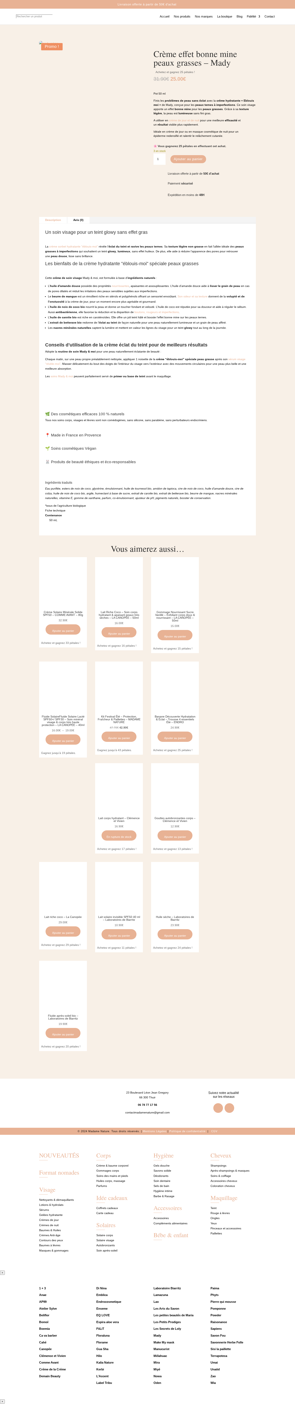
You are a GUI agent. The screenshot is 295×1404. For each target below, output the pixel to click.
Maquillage (224, 1198)
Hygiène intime (163, 1191)
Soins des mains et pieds (112, 1175)
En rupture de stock (119, 836)
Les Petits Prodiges (167, 1322)
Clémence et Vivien (52, 1356)
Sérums (44, 1209)
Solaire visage (105, 1240)
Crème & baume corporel (112, 1165)
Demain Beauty (50, 1376)
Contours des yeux (51, 1240)
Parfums (101, 1186)
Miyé (157, 1369)
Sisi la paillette (221, 1349)
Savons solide (162, 1170)
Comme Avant (49, 1362)
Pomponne (218, 1308)
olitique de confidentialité (188, 1131)
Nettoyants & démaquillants (56, 1199)
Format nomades (59, 1172)
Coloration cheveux (223, 1186)
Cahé (42, 1342)
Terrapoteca (219, 1356)
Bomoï (43, 1322)
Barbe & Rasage (164, 1196)
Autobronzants (105, 1245)
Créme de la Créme (52, 1369)
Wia (214, 1382)
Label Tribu (104, 1382)
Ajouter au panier (188, 159)
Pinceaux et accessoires (226, 1228)
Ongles (215, 1218)
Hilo (99, 1356)
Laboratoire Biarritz (167, 1288)
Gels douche (162, 1165)
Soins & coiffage (221, 1175)
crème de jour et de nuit (184, 120)
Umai (214, 1362)
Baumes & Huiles (50, 1230)
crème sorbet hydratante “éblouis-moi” (73, 246)
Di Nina (101, 1288)
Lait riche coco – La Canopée (63, 916)
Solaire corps (104, 1235)
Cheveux (221, 1155)
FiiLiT (100, 1328)
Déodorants (161, 1175)
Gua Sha (102, 1349)
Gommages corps (107, 1170)
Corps (103, 1155)
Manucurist (161, 1349)
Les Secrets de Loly (167, 1328)
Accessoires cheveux (224, 1180)
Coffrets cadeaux (107, 1208)
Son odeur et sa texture (193, 296)
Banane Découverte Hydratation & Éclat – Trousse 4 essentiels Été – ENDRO (175, 719)
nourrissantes (120, 286)
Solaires (106, 1225)
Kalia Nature (105, 1362)
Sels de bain (161, 1186)
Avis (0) (78, 220)
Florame (102, 1342)
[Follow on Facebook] (218, 1108)
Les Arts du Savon (166, 1308)
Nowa (158, 1376)
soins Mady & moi (62, 376)
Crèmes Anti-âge (49, 1235)
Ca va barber (48, 1335)
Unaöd (215, 1369)
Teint (214, 1208)
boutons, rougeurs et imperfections (156, 312)
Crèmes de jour (49, 1220)
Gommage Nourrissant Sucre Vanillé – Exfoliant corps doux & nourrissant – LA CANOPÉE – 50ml (175, 616)
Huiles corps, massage (110, 1180)
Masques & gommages (53, 1250)
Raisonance (219, 1322)
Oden (157, 1382)
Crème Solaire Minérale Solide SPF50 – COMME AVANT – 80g (63, 613)
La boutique (224, 16)
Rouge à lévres (220, 1213)
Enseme (102, 1308)
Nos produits (182, 16)
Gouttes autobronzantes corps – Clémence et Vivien (175, 819)
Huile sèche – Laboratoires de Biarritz (175, 918)
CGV (214, 1131)
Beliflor (44, 1315)
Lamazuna (161, 1295)
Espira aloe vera (107, 1322)
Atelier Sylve (48, 1308)
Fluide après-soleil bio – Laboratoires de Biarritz (63, 1017)
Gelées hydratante (51, 1214)
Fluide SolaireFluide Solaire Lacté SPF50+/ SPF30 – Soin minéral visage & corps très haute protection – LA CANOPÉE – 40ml (63, 721)
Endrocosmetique (108, 1301)
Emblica (102, 1295)
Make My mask (164, 1342)
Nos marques (204, 16)
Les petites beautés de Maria (173, 1315)
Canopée (45, 1349)
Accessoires (168, 1208)
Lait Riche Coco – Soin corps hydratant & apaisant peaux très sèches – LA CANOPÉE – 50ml (119, 614)
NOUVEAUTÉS (59, 1155)
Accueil (164, 16)
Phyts (215, 1295)
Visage (47, 1189)
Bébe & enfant (171, 1235)
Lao (156, 1301)
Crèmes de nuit (49, 1225)
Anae (42, 1295)
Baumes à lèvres (49, 1245)
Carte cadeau (105, 1213)
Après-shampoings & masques (230, 1170)
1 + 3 (43, 1288)
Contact (269, 16)
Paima (215, 1288)
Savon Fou (218, 1335)
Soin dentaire (162, 1180)
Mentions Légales (155, 1131)
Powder (216, 1315)
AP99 (43, 1301)
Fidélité (251, 16)
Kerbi (100, 1369)
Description (53, 220)
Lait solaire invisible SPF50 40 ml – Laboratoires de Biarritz (119, 918)
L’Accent (102, 1376)
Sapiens (216, 1328)
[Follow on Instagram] (229, 1108)
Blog (239, 16)
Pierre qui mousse (223, 1301)
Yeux (214, 1223)
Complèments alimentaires (170, 1223)
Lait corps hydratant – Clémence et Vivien (119, 819)
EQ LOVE (103, 1315)
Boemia (44, 1328)
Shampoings (218, 1165)
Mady (157, 1335)
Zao (213, 1376)
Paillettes (216, 1233)
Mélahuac (160, 1356)
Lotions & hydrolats (51, 1204)
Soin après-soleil (106, 1250)
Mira (157, 1362)
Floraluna (103, 1335)
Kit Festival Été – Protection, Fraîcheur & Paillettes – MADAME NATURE (119, 719)
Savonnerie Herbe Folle (227, 1342)
